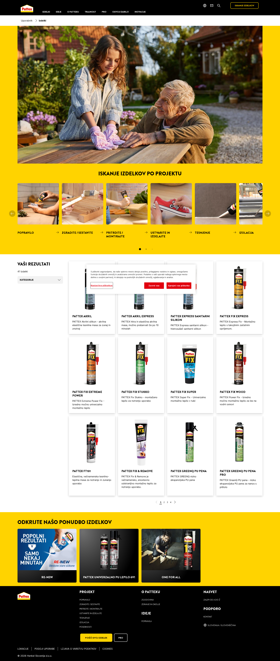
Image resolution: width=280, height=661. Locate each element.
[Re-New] (47, 556)
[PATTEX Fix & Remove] (141, 456)
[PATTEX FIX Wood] (239, 375)
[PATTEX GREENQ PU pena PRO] (239, 456)
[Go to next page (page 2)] (175, 502)
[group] (140, 218)
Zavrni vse (154, 285)
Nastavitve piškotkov (102, 285)
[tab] (140, 249)
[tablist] (140, 249)
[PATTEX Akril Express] (141, 297)
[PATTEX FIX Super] (190, 375)
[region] (141, 279)
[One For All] (171, 556)
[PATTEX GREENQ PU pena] (190, 456)
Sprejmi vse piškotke (179, 285)
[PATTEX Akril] (92, 297)
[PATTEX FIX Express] (239, 297)
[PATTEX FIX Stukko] (141, 375)
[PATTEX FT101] (92, 456)
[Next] (268, 213)
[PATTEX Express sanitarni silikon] (190, 297)
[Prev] (12, 213)
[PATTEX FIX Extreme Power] (92, 375)
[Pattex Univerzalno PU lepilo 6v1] (109, 556)
